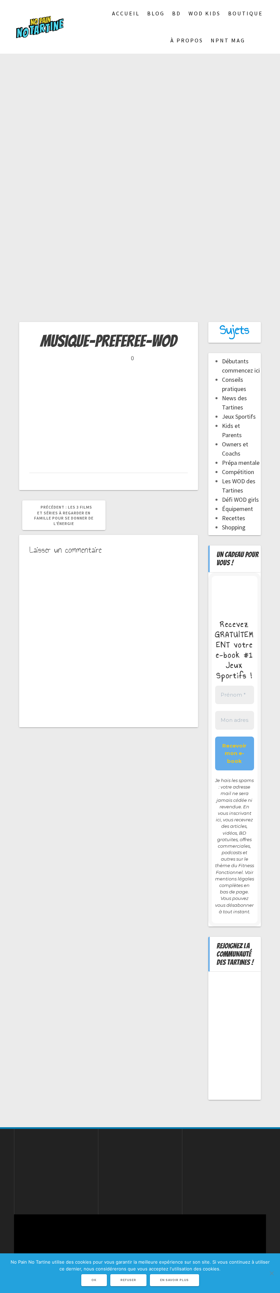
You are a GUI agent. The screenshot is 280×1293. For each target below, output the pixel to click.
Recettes (233, 518)
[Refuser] (271, 1273)
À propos (186, 40)
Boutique (245, 13)
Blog (156, 13)
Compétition (238, 472)
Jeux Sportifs (239, 416)
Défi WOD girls (240, 499)
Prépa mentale (241, 463)
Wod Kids (204, 13)
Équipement (237, 509)
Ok (94, 1280)
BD (176, 13)
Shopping (234, 527)
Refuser (128, 1280)
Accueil (126, 13)
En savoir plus (174, 1280)
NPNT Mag (228, 40)
